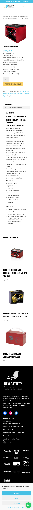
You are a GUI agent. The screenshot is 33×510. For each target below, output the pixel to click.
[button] (26, 24)
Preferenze (16, 503)
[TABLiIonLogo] (7, 481)
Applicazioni (9, 180)
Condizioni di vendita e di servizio (13, 432)
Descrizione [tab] (9, 104)
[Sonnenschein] (16, 464)
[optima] (16, 458)
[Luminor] (7, 472)
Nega (16, 498)
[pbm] (16, 452)
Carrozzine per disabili (15, 16)
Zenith (12, 96)
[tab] (26, 451)
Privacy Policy (20, 507)
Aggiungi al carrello (13, 84)
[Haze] (7, 464)
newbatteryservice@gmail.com (13, 426)
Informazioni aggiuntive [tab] (13, 107)
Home (5, 16)
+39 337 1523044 (8, 429)
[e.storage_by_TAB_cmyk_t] (16, 473)
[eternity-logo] (26, 473)
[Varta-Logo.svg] (7, 458)
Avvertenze (9, 206)
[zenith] (7, 451)
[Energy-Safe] (26, 458)
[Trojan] (26, 464)
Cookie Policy (12, 507)
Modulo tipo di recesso (10, 436)
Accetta (16, 493)
